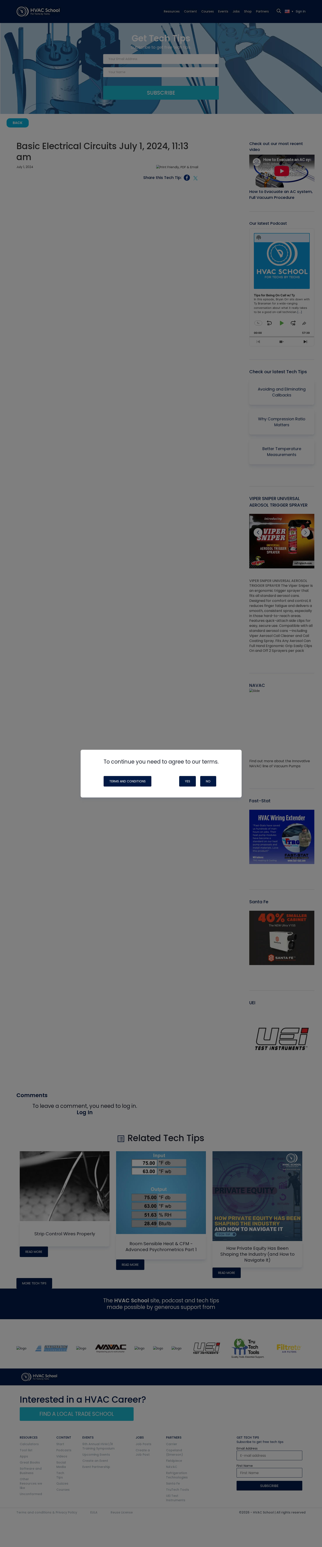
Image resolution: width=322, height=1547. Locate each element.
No (208, 781)
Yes (187, 781)
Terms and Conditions (127, 781)
